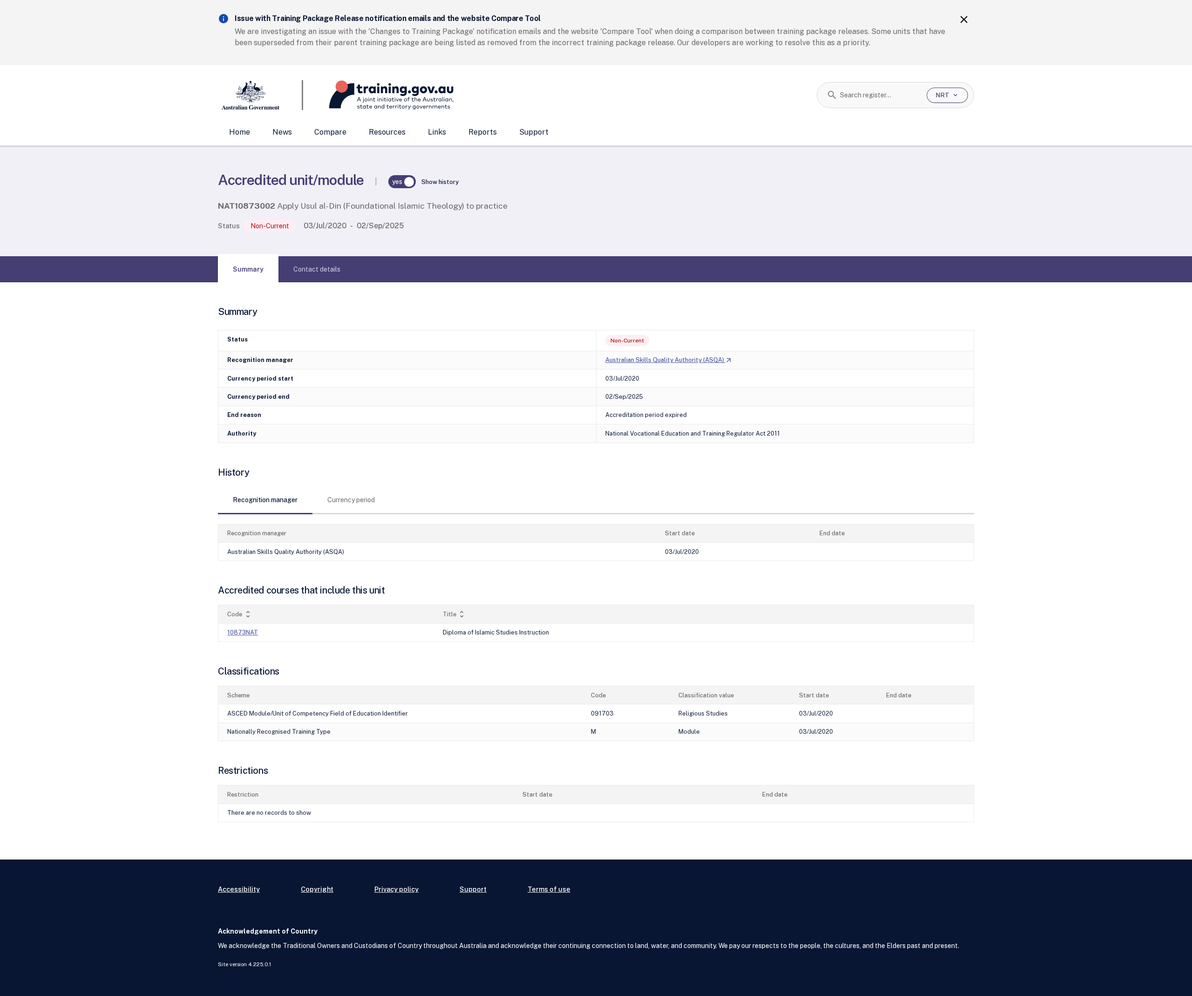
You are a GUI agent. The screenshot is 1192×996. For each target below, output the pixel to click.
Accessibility (239, 889)
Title (455, 614)
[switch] (402, 181)
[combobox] (880, 95)
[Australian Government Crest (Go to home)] (260, 95)
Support (534, 132)
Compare (330, 132)
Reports (482, 132)
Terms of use (549, 889)
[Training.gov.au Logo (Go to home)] (378, 95)
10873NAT (242, 632)
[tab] (248, 269)
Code (239, 614)
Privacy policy (396, 889)
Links (437, 132)
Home (239, 132)
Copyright (317, 889)
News (282, 132)
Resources (387, 132)
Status (229, 226)
